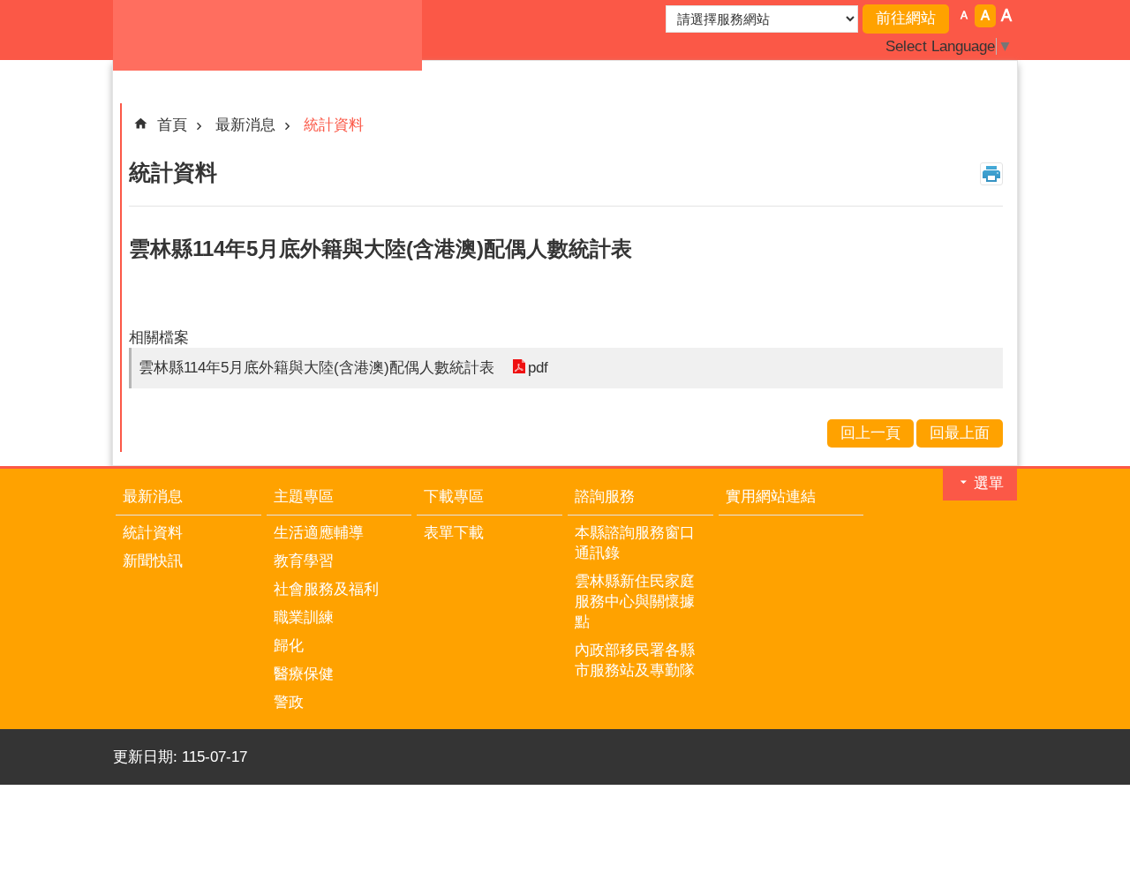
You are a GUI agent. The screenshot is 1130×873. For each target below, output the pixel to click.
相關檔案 (159, 337)
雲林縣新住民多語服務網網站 (267, 35)
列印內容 (991, 173)
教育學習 (304, 561)
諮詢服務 (605, 496)
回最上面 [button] (960, 433)
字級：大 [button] (1006, 15)
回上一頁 (870, 433)
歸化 (289, 645)
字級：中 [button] (985, 15)
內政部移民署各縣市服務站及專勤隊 (635, 660)
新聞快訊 (153, 561)
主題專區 (304, 496)
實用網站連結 (771, 496)
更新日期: (147, 757)
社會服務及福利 (326, 589)
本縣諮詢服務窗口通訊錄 (635, 542)
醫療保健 (304, 674)
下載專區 (454, 496)
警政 (289, 702)
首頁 (172, 125)
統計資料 (334, 125)
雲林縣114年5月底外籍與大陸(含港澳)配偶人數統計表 (316, 367)
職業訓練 (304, 617)
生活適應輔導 (319, 532)
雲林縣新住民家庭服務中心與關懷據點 (635, 601)
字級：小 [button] (964, 15)
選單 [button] (989, 483)
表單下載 (454, 532)
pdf (538, 367)
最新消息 (245, 125)
